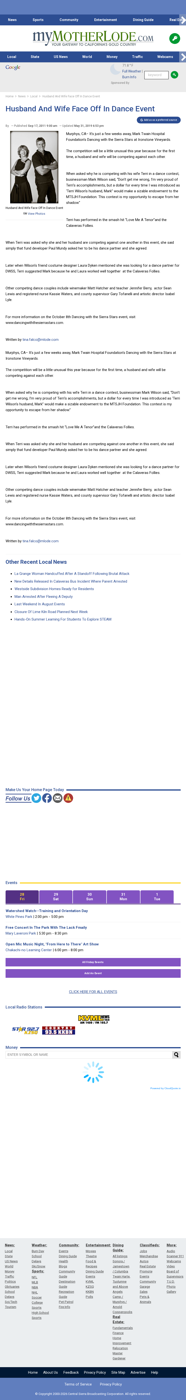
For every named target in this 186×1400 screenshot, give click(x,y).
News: (10, 1245)
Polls (89, 1297)
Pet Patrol (66, 1302)
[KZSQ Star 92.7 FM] (23, 1029)
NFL (34, 1277)
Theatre (91, 1256)
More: (172, 1245)
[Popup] (174, 38)
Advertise (138, 1372)
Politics (10, 1281)
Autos (144, 1261)
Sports (38, 20)
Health (63, 1261)
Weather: (39, 1245)
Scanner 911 (175, 1256)
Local (11, 57)
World (87, 57)
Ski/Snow (38, 1266)
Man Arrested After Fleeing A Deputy (44, 596)
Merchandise (149, 1256)
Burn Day (38, 1251)
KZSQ (90, 1286)
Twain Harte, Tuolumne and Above (121, 1281)
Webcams (165, 57)
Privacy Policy (95, 1372)
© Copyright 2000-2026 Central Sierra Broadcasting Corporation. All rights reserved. (93, 1394)
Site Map (118, 1372)
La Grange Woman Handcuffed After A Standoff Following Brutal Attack (72, 573)
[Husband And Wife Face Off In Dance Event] (34, 202)
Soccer (37, 1297)
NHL (35, 1292)
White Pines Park (19, 916)
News (12, 20)
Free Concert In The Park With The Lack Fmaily (46, 927)
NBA (35, 1287)
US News (61, 57)
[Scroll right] (182, 19)
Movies (91, 1251)
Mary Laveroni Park (21, 933)
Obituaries (12, 1286)
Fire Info (64, 1307)
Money (112, 57)
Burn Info (129, 77)
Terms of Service (78, 1384)
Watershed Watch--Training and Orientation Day (47, 911)
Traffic (137, 57)
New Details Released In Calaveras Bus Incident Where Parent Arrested (71, 581)
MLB (35, 1282)
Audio (171, 1251)
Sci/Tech (11, 1302)
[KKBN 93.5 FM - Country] (58, 1029)
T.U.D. (171, 1281)
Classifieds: (150, 1245)
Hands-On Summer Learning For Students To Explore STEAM (63, 619)
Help (154, 1372)
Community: (69, 1245)
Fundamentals (123, 1328)
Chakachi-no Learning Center (29, 950)
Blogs (63, 1266)
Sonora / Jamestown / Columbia (121, 1266)
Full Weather (131, 71)
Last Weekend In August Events (40, 604)
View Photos (36, 213)
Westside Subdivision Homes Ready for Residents (54, 589)
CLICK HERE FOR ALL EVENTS (93, 992)
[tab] (22, 897)
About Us (50, 1372)
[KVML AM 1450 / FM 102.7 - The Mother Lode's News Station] (94, 1018)
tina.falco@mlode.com (41, 339)
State (35, 57)
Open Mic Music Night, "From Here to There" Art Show (52, 944)
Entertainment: (98, 1245)
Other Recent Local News (36, 562)
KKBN (90, 1291)
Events (63, 1251)
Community (69, 20)
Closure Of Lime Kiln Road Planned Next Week (51, 612)
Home (33, 1372)
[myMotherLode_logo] (93, 38)
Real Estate (148, 1266)
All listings (120, 1256)
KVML (90, 1281)
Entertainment (105, 20)
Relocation (120, 1348)
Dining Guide (143, 20)
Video (171, 1266)
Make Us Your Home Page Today (35, 789)
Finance (118, 1333)
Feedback (71, 1372)
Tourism (10, 1307)
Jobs (143, 1251)
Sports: (38, 1271)
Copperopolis (122, 1312)
